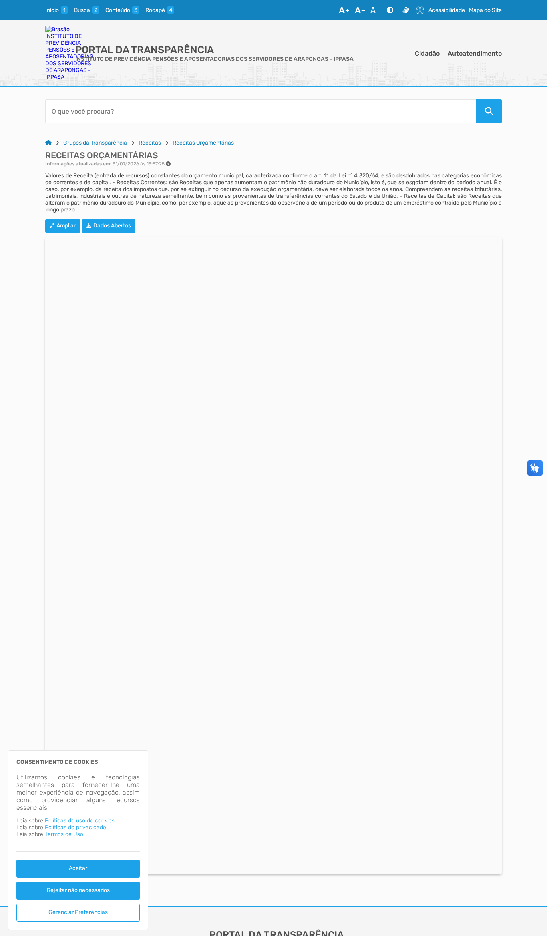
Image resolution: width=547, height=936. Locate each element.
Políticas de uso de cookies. (80, 820)
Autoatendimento (475, 53)
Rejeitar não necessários (78, 890)
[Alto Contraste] (390, 10)
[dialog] (78, 840)
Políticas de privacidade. (76, 827)
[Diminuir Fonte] (360, 10)
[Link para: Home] (48, 142)
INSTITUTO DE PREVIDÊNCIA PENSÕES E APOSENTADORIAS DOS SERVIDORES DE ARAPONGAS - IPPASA (214, 59)
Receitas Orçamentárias (203, 142)
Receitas (150, 142)
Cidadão (427, 53)
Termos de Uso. (64, 834)
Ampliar (66, 225)
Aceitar (78, 868)
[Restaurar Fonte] (375, 10)
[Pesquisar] (489, 111)
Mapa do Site (485, 10)
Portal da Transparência (144, 50)
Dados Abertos (112, 225)
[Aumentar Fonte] (344, 10)
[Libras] (406, 10)
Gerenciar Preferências (78, 912)
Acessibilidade (446, 10)
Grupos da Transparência (95, 142)
